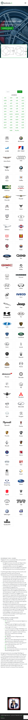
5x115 (17, 111)
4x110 (17, 100)
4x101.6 (5, 100)
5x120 (5, 114)
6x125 (23, 122)
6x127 (5, 125)
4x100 (23, 97)
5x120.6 (11, 114)
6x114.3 (5, 122)
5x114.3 (11, 111)
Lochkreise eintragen (7, 28)
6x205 (11, 127)
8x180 (11, 130)
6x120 (17, 122)
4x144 (17, 103)
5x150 (5, 119)
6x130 (11, 125)
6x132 (17, 125)
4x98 (17, 106)
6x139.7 (5, 127)
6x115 (11, 122)
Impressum (3, 718)
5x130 (17, 116)
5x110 (17, 108)
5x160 (11, 119)
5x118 (23, 111)
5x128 (11, 116)
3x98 (17, 97)
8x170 (23, 127)
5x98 (23, 119)
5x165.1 (16, 119)
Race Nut (17, 130)
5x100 (23, 106)
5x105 (5, 108)
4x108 (11, 100)
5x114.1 (5, 111)
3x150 (11, 97)
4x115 (5, 103)
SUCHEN (19, 91)
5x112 (23, 108)
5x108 (11, 108)
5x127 (5, 116)
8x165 (17, 127)
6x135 (23, 125)
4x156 (23, 103)
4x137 (11, 103)
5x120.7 (22, 114)
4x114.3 (22, 100)
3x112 (5, 97)
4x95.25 (5, 106)
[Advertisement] (14, 75)
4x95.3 (11, 106)
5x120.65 (17, 114)
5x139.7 (22, 116)
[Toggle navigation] (25, 3)
